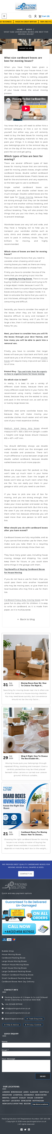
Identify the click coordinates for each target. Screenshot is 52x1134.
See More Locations (40, 1104)
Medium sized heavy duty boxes (22, 428)
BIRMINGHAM (16, 1092)
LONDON (6, 1092)
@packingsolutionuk (14, 1019)
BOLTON (27, 1104)
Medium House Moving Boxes (15, 965)
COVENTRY (38, 1098)
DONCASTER (26, 1101)
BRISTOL (5, 1098)
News (29, 29)
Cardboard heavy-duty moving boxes (22, 600)
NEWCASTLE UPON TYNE (12, 1104)
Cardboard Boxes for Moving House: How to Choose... (34, 833)
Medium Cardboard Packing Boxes (17, 975)
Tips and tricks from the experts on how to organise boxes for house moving (25, 372)
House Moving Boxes (11, 954)
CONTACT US (26, 874)
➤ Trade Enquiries (34, 1019)
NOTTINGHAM (38, 1101)
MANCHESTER (41, 1095)
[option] (21, 21)
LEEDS (26, 1092)
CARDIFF (14, 1098)
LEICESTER (15, 1101)
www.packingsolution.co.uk (17, 1013)
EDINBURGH (29, 1095)
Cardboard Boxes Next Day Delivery (18, 982)
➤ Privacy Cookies (33, 1025)
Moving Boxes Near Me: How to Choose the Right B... (34, 684)
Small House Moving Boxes (14, 968)
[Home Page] (26, 6)
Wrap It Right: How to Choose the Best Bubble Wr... (34, 757)
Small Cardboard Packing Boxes (16, 978)
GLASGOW (34, 1092)
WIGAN (30, 1098)
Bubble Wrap (8, 951)
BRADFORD (7, 1095)
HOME (20, 29)
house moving (26, 197)
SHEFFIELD (44, 1092)
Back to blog (27, 619)
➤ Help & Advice (11, 1025)
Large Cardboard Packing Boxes (16, 971)
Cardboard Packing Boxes (13, 958)
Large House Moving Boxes (14, 961)
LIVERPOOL (18, 1095)
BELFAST (6, 1101)
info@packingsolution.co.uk (17, 1008)
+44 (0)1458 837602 (13, 1004)
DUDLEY (22, 1098)
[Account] (35, 16)
